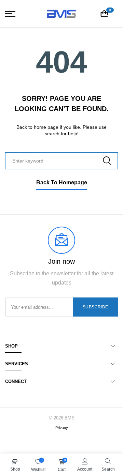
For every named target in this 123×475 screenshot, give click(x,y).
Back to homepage (61, 182)
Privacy (61, 428)
